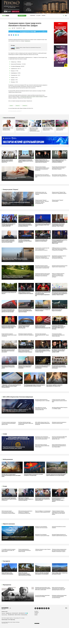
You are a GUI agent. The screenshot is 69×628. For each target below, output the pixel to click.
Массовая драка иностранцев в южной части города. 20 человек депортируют (59, 366)
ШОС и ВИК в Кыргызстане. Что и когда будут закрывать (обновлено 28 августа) (42, 423)
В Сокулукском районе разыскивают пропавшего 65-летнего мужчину (58, 335)
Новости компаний (9, 117)
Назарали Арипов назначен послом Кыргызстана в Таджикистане (59, 266)
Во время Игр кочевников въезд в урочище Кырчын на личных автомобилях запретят (59, 168)
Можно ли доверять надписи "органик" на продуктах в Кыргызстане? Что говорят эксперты (58, 275)
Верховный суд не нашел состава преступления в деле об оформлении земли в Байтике (16, 276)
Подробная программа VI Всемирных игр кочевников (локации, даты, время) (14, 447)
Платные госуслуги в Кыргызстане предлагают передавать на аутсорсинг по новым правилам (42, 257)
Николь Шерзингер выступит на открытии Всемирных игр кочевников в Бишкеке (59, 161)
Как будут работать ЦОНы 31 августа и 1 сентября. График (59, 408)
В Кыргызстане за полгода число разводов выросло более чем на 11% (14, 177)
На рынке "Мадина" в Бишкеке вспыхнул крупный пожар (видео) (16, 203)
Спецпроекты (32, 15)
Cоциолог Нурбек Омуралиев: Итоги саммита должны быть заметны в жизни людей (8, 241)
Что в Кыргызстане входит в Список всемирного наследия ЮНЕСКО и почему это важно (34, 385)
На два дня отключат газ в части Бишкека (59, 527)
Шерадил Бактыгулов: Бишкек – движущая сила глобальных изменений (25, 366)
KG (66, 608)
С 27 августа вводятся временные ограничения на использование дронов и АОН (9, 423)
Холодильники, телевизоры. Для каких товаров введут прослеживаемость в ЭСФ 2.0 (42, 249)
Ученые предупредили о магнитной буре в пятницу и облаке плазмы (24, 550)
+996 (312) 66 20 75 (15, 613)
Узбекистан (25, 105)
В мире (9, 28)
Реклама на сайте (4, 611)
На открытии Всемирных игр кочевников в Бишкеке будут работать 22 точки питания (8, 310)
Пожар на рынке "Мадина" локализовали (57, 201)
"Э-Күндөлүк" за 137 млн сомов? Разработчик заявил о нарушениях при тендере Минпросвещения (11, 386)
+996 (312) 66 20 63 (24, 614)
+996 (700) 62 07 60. (30, 108)
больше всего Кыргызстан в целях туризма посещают (32, 96)
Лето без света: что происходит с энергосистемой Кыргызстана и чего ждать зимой (11, 475)
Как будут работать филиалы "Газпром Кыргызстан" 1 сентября (42, 400)
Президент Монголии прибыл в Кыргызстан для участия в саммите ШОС (42, 175)
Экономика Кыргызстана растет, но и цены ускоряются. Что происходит (33, 475)
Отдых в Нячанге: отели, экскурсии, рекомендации (7, 573)
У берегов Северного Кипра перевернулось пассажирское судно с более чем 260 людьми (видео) (58, 513)
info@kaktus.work (8, 613)
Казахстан (17, 105)
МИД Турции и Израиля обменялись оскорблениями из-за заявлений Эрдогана (25, 499)
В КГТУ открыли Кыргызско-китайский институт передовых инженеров (21, 128)
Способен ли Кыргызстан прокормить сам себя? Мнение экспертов (25, 241)
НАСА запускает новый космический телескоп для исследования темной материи (8, 512)
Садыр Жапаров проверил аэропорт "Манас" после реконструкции (24, 326)
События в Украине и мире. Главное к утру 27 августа (43, 550)
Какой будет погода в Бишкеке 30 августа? (9, 293)
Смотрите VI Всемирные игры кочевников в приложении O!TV (60, 128)
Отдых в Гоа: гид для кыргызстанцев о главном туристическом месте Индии (24, 574)
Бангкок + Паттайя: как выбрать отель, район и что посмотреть (42, 573)
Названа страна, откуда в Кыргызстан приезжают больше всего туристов (28, 48)
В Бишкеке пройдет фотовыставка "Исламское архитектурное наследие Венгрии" (59, 596)
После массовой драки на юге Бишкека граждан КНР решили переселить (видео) (25, 310)
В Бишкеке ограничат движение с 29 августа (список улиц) (59, 423)
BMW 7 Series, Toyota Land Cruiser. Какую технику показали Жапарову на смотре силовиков (25, 350)
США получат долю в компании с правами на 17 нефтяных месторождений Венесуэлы (25, 512)
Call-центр (38, 15)
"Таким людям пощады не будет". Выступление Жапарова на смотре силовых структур (42, 350)
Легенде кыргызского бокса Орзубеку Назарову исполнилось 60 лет (8, 128)
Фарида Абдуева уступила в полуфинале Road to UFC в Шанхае (25, 293)
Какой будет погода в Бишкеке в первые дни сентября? (15, 537)
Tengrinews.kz (27, 40)
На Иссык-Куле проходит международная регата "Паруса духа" (42, 335)
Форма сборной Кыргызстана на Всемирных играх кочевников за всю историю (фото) (59, 445)
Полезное (43, 15)
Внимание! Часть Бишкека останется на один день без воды (42, 535)
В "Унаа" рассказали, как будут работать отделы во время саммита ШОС (59, 400)
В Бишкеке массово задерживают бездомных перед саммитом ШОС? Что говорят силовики (15, 259)
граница (11, 105)
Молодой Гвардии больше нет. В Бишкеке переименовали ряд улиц (59, 535)
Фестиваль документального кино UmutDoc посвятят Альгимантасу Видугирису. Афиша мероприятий (14, 598)
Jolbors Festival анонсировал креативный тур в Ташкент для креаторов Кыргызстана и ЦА (58, 588)
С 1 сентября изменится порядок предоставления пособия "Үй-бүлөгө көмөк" (8, 550)
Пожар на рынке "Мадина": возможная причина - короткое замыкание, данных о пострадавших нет (42, 202)
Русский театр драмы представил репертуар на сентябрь (42, 596)
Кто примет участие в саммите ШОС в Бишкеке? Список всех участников (8, 350)
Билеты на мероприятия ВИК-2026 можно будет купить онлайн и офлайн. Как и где (59, 437)
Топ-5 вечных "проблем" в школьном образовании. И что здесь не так (54, 385)
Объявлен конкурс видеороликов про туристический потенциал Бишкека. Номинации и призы (59, 550)
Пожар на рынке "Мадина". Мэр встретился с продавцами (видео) (59, 193)
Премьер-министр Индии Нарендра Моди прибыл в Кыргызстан (7, 161)
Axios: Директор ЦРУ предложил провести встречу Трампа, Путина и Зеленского (9, 499)
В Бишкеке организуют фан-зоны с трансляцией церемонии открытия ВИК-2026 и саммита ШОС (43, 588)
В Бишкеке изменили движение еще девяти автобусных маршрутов (26, 334)
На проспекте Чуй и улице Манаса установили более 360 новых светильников (42, 366)
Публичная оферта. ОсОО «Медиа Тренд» (8, 619)
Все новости (21, 15)
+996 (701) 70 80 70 (17, 614)
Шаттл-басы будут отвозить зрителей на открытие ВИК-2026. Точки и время (42, 445)
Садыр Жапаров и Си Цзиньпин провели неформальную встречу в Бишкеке (25, 161)
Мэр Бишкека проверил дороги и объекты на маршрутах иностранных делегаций (59, 257)
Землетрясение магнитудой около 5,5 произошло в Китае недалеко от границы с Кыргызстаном (59, 293)
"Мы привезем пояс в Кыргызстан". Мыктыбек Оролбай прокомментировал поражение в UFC (43, 294)
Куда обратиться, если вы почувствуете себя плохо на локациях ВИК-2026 (41, 408)
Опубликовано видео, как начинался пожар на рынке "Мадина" (41, 193)
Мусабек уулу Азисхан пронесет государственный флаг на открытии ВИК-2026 (8, 225)
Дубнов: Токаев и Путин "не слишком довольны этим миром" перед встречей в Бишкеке (42, 161)
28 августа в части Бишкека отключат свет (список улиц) (41, 527)
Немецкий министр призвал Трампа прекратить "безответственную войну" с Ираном (58, 499)
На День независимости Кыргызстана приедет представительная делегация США (42, 326)
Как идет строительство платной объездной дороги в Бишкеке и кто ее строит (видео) (56, 475)
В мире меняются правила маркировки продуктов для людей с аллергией (9, 335)
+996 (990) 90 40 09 (11, 614)
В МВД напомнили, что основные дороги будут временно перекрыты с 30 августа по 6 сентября (59, 249)
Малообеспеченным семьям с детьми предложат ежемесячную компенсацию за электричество (42, 266)
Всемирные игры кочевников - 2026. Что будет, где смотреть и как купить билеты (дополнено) (42, 437)
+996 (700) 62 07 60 (22, 613)
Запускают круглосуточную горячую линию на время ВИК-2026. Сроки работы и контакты (15, 410)
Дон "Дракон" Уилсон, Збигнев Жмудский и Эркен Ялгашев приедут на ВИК (58, 350)
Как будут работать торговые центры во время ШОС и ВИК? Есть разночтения (25, 423)
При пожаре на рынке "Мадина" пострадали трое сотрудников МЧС (59, 175)
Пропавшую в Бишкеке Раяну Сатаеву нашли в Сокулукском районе (8, 366)
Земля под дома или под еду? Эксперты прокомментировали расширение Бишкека (25, 225)
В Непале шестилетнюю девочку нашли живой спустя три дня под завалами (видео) (42, 499)
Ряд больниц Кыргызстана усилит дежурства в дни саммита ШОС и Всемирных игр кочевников (42, 274)
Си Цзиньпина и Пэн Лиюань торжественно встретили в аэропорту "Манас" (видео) (58, 225)
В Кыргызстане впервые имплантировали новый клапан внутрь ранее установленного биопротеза (42, 168)
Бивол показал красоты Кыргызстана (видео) (57, 310)
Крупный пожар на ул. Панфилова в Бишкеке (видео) (42, 310)
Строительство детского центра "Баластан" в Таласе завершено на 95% (48, 128)
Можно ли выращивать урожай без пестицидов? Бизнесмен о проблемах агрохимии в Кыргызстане (59, 241)
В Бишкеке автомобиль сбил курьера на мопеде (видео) (41, 240)
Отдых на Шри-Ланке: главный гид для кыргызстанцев (59, 573)
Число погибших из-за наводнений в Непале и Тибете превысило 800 (43, 512)
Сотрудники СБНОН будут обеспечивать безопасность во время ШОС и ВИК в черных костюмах (58, 327)
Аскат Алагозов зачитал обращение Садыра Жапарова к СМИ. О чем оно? (43, 225)
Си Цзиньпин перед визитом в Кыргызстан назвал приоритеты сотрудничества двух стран (9, 326)
